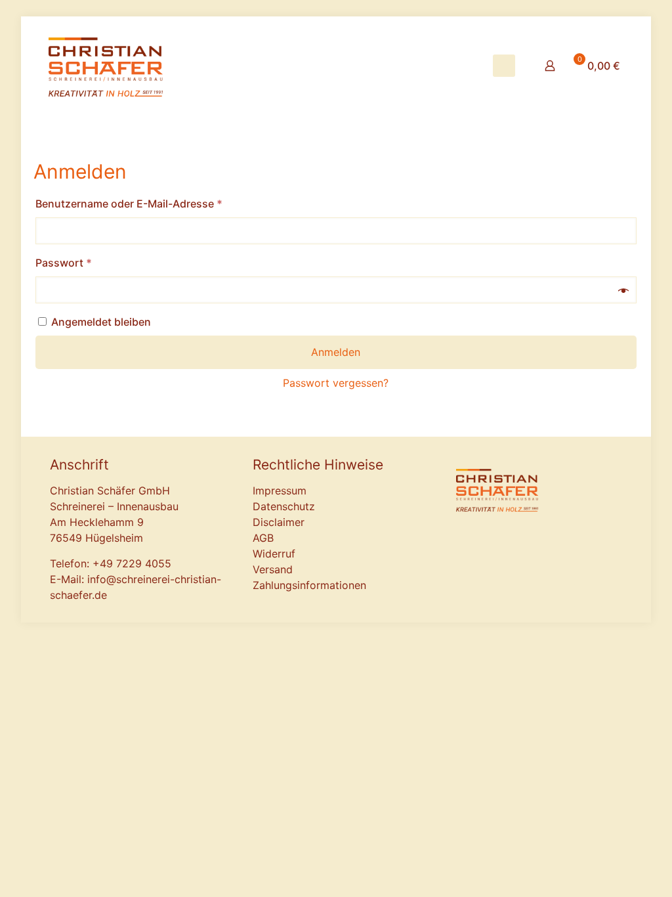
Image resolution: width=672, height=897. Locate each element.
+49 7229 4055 (132, 563)
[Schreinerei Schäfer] (106, 65)
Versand (273, 569)
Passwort (93, 262)
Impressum (279, 490)
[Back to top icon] (588, 595)
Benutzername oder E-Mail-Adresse (158, 203)
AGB (263, 537)
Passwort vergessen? (335, 382)
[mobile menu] (504, 66)
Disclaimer (278, 522)
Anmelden (335, 352)
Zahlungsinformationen (309, 585)
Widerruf (274, 553)
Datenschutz (284, 506)
